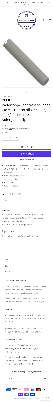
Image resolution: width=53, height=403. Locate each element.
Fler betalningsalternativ (26, 160)
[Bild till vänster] (21, 92)
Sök (6, 266)
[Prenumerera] (45, 378)
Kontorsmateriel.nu (23, 398)
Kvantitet (5, 133)
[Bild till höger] (32, 92)
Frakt (10, 128)
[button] (3, 20)
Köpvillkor (9, 271)
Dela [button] (6, 200)
